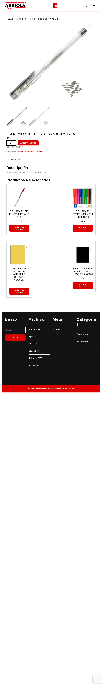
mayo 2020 (33, 365)
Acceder (56, 329)
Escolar (15, 19)
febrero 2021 (34, 351)
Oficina (39, 151)
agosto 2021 (34, 336)
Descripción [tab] (15, 159)
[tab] (55, 5)
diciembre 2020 (35, 358)
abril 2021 (33, 344)
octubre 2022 (34, 329)
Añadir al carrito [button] (19, 228)
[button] (91, 26)
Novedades (30, 151)
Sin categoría (82, 341)
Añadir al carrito (28, 143)
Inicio (8, 19)
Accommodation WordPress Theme (43, 389)
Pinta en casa (82, 334)
